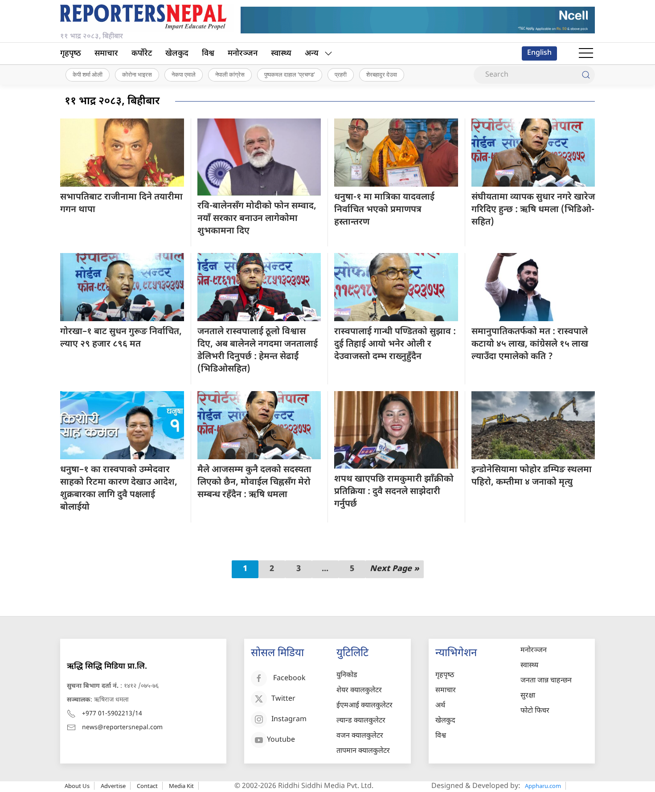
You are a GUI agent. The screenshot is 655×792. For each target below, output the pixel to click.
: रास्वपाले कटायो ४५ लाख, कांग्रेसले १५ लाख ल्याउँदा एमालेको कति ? (529, 344)
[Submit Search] (586, 75)
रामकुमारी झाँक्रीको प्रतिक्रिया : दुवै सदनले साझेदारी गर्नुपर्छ (394, 492)
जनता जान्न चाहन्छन (546, 681)
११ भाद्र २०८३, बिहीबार (112, 101)
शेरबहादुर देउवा (381, 74)
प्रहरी (341, 74)
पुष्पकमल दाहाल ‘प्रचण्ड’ (289, 74)
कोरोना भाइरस (137, 74)
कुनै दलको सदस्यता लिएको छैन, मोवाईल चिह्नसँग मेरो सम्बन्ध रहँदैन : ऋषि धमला (254, 482)
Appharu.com (543, 786)
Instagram (289, 719)
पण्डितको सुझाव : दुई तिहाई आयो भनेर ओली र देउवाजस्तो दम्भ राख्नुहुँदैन (395, 344)
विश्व (208, 54)
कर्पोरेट (141, 54)
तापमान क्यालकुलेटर (363, 751)
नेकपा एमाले (184, 74)
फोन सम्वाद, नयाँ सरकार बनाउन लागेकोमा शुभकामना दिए (256, 218)
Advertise (113, 786)
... (325, 569)
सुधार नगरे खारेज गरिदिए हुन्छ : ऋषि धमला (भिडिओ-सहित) (533, 210)
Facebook (289, 678)
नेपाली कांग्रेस (230, 74)
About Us (77, 786)
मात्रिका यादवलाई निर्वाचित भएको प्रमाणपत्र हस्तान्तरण (384, 210)
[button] (586, 53)
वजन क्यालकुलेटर (359, 736)
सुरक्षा (527, 696)
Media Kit (181, 786)
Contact (147, 786)
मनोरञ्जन (243, 54)
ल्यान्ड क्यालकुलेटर (360, 721)
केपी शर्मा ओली (87, 74)
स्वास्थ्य (281, 54)
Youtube (281, 740)
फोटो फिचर (534, 711)
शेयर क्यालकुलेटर (359, 690)
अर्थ (440, 705)
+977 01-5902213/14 (112, 714)
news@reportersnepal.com (122, 727)
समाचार (106, 54)
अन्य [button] (312, 54)
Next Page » (394, 569)
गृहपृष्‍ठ (70, 54)
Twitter (283, 699)
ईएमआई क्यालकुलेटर (364, 705)
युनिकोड (346, 675)
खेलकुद (176, 54)
